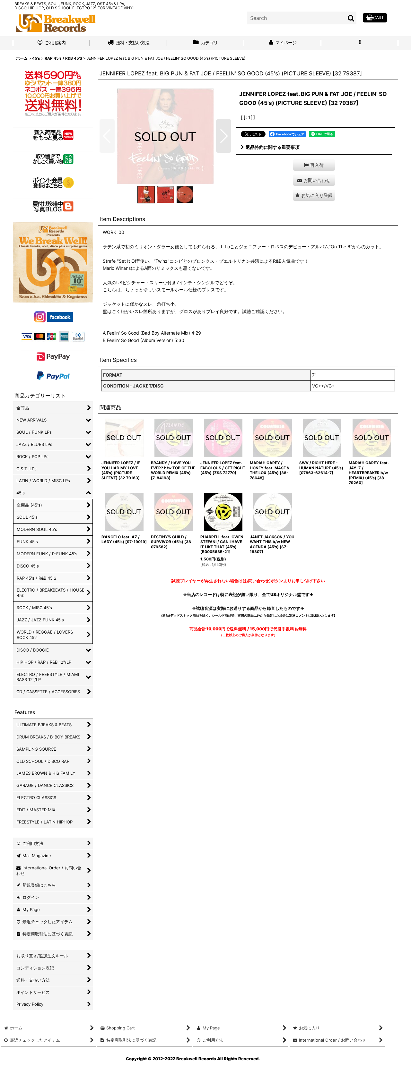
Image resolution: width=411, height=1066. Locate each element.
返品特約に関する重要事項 (273, 147)
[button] (359, 43)
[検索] (351, 18)
